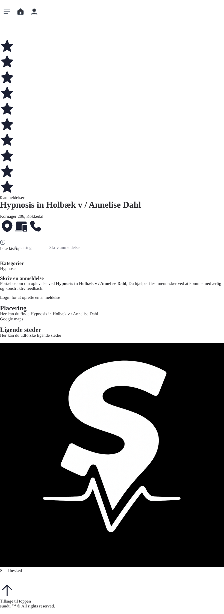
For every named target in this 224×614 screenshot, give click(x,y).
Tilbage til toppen (15, 601)
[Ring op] (35, 227)
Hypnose (8, 268)
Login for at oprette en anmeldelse (30, 297)
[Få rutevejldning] (7, 227)
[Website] (21, 227)
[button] (7, 12)
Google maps (11, 319)
